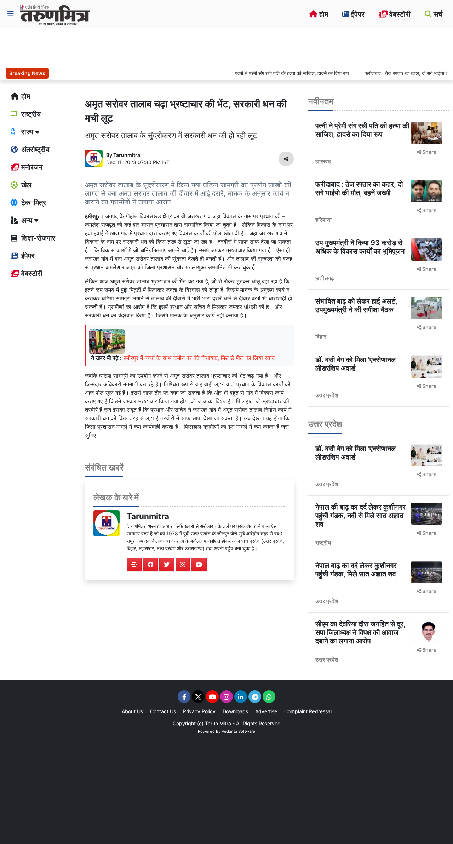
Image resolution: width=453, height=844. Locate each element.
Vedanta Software (238, 731)
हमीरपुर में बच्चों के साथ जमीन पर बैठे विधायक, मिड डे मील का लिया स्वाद (199, 357)
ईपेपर (357, 14)
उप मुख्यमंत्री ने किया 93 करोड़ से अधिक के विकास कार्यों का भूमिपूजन (360, 246)
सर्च (437, 14)
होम (322, 14)
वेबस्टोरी (399, 14)
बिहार (320, 336)
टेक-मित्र (32, 202)
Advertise (266, 711)
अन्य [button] (26, 220)
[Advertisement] (132, 46)
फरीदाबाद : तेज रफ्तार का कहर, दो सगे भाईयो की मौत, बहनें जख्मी (359, 188)
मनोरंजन (30, 167)
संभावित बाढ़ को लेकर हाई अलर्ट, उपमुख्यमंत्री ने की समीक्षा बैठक (356, 305)
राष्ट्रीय (30, 114)
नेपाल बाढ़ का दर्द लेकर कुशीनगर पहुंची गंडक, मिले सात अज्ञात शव (356, 569)
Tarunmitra (148, 516)
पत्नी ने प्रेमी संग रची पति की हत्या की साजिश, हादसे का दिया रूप (279, 73)
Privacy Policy (199, 711)
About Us (132, 711)
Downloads (235, 711)
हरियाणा (323, 219)
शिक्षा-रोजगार (37, 238)
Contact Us (163, 711)
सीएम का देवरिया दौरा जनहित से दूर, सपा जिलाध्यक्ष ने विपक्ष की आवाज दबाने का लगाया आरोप (360, 632)
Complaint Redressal (308, 711)
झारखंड (323, 161)
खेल (25, 185)
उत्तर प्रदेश (326, 395)
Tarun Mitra (218, 723)
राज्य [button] (27, 132)
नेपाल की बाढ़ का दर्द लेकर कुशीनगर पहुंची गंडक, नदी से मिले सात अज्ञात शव (360, 515)
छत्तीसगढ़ (324, 278)
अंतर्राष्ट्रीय (34, 149)
